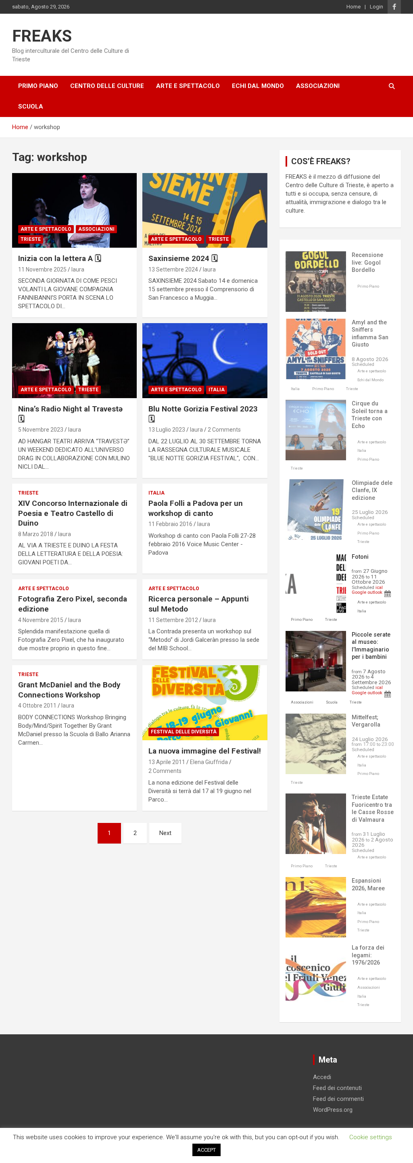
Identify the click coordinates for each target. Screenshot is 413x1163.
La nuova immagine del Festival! (204, 751)
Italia (217, 390)
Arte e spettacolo (188, 86)
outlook (374, 592)
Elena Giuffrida (209, 762)
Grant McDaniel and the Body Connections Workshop (69, 689)
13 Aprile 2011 (166, 762)
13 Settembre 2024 (173, 269)
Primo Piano (38, 86)
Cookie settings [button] (370, 1137)
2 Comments (224, 429)
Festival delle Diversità (184, 732)
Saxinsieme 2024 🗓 (183, 258)
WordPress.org (333, 1109)
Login (376, 7)
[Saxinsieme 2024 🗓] (204, 210)
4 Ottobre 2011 (37, 705)
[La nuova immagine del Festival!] (204, 703)
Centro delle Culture (107, 86)
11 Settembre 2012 (173, 620)
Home (353, 7)
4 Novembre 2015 (40, 620)
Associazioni (318, 86)
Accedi (322, 1077)
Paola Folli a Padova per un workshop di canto (195, 508)
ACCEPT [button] (206, 1150)
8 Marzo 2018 (35, 534)
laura (77, 269)
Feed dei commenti (338, 1098)
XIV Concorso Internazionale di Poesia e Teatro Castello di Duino (72, 513)
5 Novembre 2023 (40, 429)
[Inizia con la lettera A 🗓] (74, 210)
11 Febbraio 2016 (170, 524)
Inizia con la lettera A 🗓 (59, 258)
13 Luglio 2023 (166, 429)
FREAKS (42, 36)
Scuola (30, 106)
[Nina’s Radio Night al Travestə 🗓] (74, 361)
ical (379, 587)
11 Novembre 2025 (42, 269)
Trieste (31, 239)
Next (165, 833)
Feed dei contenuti (337, 1088)
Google (359, 592)
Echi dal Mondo (258, 86)
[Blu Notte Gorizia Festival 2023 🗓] (204, 361)
